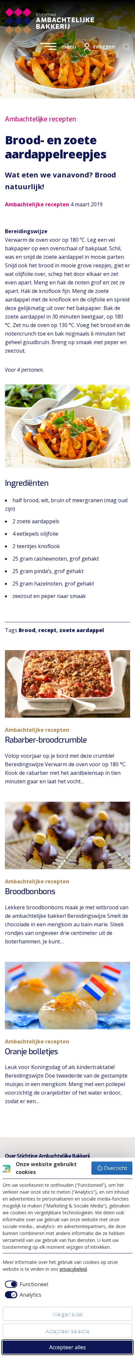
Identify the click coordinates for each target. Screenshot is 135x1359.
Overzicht (115, 1168)
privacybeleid (73, 1269)
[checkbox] (25, 1284)
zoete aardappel (81, 630)
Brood (27, 630)
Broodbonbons (30, 891)
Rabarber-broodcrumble (46, 740)
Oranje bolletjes (31, 1051)
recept (47, 630)
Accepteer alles (67, 1347)
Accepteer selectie (67, 1330)
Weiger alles (67, 1313)
